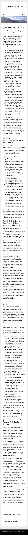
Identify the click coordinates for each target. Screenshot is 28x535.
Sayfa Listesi (6, 517)
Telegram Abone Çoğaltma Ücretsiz (11, 521)
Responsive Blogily (10, 533)
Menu (23, 14)
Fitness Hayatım (14, 6)
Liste (4, 511)
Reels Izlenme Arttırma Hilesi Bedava (12, 514)
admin (14, 32)
